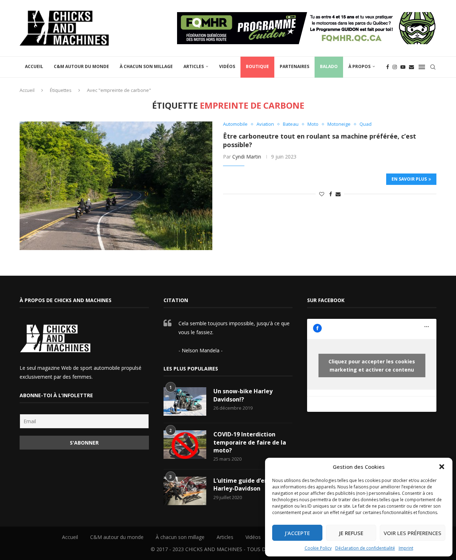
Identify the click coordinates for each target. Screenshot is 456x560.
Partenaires (294, 66)
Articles (193, 66)
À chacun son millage (146, 66)
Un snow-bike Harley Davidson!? (243, 395)
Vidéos (227, 66)
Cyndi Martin (246, 156)
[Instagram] (395, 67)
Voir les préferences (412, 532)
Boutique (257, 66)
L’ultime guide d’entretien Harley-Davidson (251, 484)
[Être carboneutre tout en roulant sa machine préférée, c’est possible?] (116, 185)
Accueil (34, 66)
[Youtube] (402, 67)
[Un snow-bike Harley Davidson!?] (185, 401)
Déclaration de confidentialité (365, 548)
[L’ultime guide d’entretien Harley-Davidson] (185, 491)
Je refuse (351, 532)
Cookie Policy (318, 548)
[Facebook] (387, 67)
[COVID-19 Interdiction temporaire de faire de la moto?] (185, 444)
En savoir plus (409, 179)
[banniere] (306, 15)
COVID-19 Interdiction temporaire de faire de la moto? (249, 442)
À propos (359, 66)
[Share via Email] (338, 194)
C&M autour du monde (81, 66)
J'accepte (297, 532)
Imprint (406, 548)
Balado (329, 66)
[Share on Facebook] (330, 194)
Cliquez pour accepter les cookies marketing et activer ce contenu (371, 365)
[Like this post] (321, 194)
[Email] (411, 67)
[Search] (432, 67)
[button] (441, 466)
